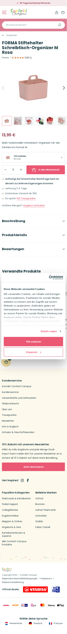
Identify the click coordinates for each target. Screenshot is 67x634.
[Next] (60, 87)
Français (58, 623)
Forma (5, 57)
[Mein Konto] (56, 12)
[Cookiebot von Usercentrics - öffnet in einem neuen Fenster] (49, 278)
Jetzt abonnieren (33, 466)
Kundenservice (10, 392)
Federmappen (10, 504)
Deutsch (37, 623)
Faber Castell (42, 527)
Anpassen (31, 352)
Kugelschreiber (10, 515)
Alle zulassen (33, 341)
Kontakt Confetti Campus (16, 386)
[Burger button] (4, 12)
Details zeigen (49, 331)
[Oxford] (56, 589)
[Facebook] (27, 480)
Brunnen (40, 504)
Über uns (7, 409)
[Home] (19, 12)
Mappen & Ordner (12, 521)
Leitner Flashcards (45, 510)
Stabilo (39, 521)
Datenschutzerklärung (13, 582)
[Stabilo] (35, 589)
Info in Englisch (10, 426)
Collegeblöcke (10, 510)
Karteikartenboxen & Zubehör (13, 534)
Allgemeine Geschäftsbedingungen (19, 578)
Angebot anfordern (34, 205)
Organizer (11, 35)
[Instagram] (22, 480)
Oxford (39, 498)
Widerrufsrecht (10, 403)
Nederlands (15, 623)
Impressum (46, 578)
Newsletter (8, 420)
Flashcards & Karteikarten (16, 498)
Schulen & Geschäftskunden (18, 432)
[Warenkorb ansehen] (63, 12)
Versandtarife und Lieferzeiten (19, 398)
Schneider (41, 515)
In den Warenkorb (48, 169)
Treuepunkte (26, 198)
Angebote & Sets (11, 527)
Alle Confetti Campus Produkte (14, 543)
